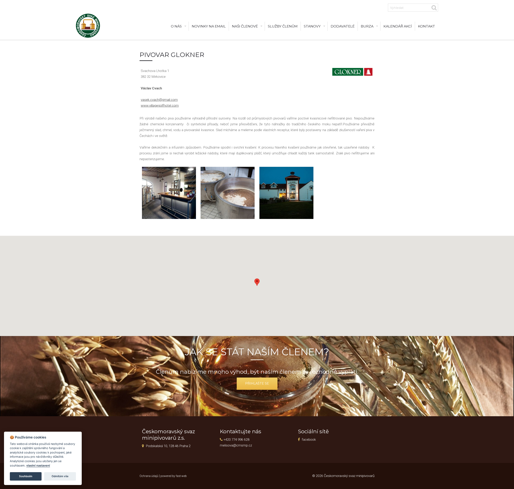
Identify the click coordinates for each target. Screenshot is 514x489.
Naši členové (245, 26)
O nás (176, 26)
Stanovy (312, 26)
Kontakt (426, 26)
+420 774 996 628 (236, 439)
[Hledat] (434, 8)
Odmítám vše (60, 476)
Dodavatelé (343, 26)
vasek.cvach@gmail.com (159, 100)
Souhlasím (25, 476)
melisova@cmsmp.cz (236, 445)
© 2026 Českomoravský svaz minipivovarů (343, 476)
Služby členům (283, 26)
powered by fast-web (173, 476)
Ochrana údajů (149, 476)
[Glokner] (169, 193)
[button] (257, 282)
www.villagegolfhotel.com (160, 105)
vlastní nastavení (38, 465)
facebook (309, 439)
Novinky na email (209, 26)
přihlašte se (257, 383)
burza (367, 26)
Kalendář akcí (397, 26)
